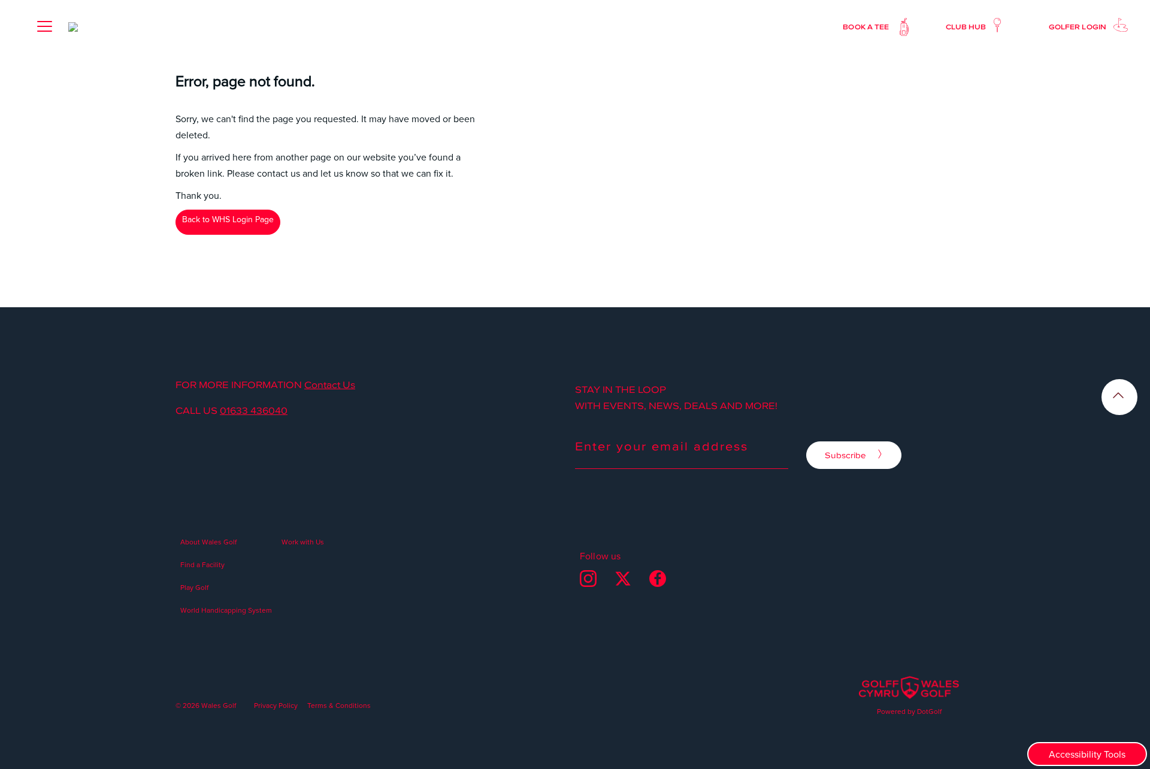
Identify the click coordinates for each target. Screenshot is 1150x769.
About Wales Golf (208, 542)
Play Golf (194, 587)
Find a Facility (202, 564)
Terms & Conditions (339, 705)
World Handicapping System (226, 610)
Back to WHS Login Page (228, 219)
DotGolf (929, 711)
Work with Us (303, 542)
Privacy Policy (276, 705)
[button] (44, 26)
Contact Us (329, 384)
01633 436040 (254, 410)
